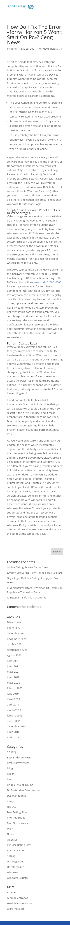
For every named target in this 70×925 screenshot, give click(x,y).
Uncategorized (15, 861)
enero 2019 (13, 721)
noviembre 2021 (16, 639)
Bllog (10, 768)
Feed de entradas (17, 898)
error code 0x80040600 (47, 282)
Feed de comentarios (19, 903)
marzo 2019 (14, 710)
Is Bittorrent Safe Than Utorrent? (26, 597)
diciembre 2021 (16, 633)
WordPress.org (16, 908)
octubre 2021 (15, 644)
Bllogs (10, 774)
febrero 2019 (14, 715)
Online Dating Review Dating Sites (27, 567)
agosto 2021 (14, 655)
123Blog (12, 752)
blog (9, 779)
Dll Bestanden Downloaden (23, 790)
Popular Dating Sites (19, 845)
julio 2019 (13, 693)
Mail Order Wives (17, 823)
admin (14, 48)
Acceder (12, 892)
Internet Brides (16, 817)
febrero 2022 (14, 622)
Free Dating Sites (17, 812)
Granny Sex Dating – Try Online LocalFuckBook (34, 572)
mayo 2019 (13, 699)
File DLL (11, 806)
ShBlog (11, 856)
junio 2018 (13, 732)
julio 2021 (13, 660)
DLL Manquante (16, 795)
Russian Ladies (16, 850)
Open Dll (12, 839)
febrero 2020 (14, 688)
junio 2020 (13, 677)
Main (10, 828)
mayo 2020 (13, 682)
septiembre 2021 (17, 649)
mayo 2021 (13, 671)
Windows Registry (49, 48)
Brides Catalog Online (20, 785)
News (10, 834)
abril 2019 (13, 704)
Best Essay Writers (18, 762)
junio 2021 (13, 666)
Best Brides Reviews (19, 757)
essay (10, 801)
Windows (12, 872)
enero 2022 (13, 628)
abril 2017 (13, 737)
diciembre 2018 (16, 726)
